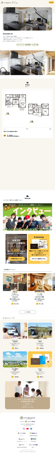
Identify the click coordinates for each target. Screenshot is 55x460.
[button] (45, 62)
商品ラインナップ (8, 317)
